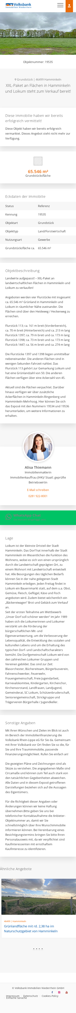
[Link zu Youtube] (67, 992)
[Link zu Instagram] (59, 992)
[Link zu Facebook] (52, 992)
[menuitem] (30, 996)
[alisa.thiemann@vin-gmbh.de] (38, 490)
